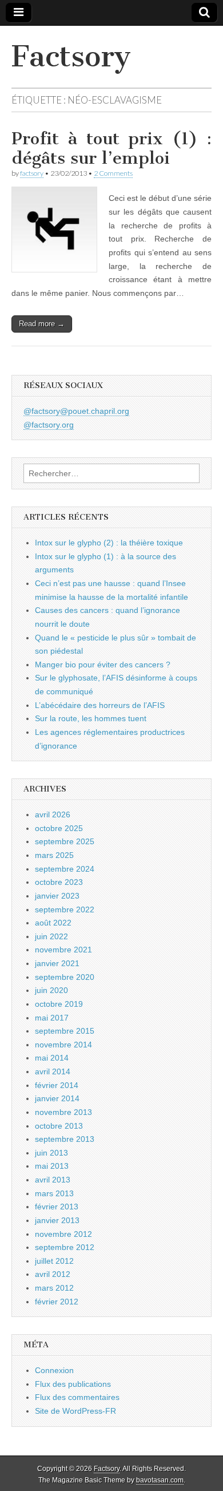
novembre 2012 (63, 1234)
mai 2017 (52, 1017)
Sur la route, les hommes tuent (90, 718)
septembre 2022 (64, 909)
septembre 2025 (64, 841)
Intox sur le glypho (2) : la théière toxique (109, 542)
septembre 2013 (64, 1139)
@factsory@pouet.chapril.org (76, 411)
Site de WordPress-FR (75, 1410)
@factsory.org (48, 424)
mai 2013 (52, 1165)
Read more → (42, 323)
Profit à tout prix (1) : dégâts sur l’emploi (111, 148)
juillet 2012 (54, 1260)
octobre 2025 (59, 828)
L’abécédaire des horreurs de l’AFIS (100, 705)
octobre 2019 (59, 1003)
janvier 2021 (57, 963)
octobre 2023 (59, 882)
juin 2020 (51, 990)
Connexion (54, 1370)
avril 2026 (52, 814)
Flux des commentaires (77, 1397)
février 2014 (56, 1085)
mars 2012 (54, 1287)
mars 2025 (54, 855)
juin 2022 (51, 936)
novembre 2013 (63, 1112)
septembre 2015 (64, 1030)
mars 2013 (54, 1193)
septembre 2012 (64, 1247)
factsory (31, 173)
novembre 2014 (63, 1044)
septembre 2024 (64, 868)
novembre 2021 (63, 949)
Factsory (71, 56)
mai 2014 (52, 1057)
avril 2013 (52, 1179)
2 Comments (113, 173)
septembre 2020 (64, 977)
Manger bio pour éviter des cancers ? (102, 664)
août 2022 (53, 922)
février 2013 (56, 1206)
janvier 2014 (57, 1098)
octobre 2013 (59, 1125)
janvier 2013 (57, 1220)
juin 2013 (51, 1152)
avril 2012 (52, 1274)
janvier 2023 (57, 895)
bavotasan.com (160, 1480)
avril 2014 (52, 1071)
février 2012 (56, 1301)
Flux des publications (73, 1384)
